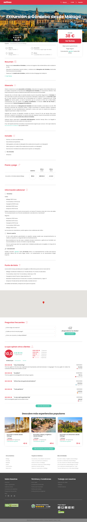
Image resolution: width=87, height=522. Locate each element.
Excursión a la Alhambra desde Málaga (66, 460)
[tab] (30, 327)
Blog (6, 493)
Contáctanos (70, 333)
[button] (65, 2)
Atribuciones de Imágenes (38, 491)
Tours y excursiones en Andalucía (40, 460)
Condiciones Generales (37, 484)
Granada (8, 460)
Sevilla (7, 464)
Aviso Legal (34, 482)
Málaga (7, 458)
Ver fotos (9, 76)
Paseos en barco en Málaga (38, 462)
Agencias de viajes (62, 482)
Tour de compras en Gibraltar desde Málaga (67, 462)
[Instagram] (8, 496)
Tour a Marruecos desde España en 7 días (67, 466)
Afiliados (60, 484)
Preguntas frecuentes (10, 491)
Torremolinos (9, 466)
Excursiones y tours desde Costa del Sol (41, 458)
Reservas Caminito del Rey (38, 466)
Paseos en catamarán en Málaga (39, 468)
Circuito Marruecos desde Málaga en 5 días (67, 464)
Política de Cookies (36, 489)
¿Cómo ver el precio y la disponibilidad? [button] (16, 335)
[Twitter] (11, 496)
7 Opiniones (44, 350)
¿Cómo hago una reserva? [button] (13, 327)
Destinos (7, 482)
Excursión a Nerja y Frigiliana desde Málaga (67, 458)
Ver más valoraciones (43, 406)
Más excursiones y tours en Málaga (43, 448)
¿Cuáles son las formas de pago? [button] (14, 331)
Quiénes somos (9, 487)
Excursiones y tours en (18, 43)
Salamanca (8, 468)
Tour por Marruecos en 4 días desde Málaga (67, 468)
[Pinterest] (14, 496)
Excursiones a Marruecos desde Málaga (41, 464)
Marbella (8, 462)
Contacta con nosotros (11, 489)
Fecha (24, 360)
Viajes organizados (10, 484)
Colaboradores (62, 487)
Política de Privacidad (37, 487)
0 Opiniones (44, 352)
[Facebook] (6, 496)
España (7, 43)
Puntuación (18, 360)
